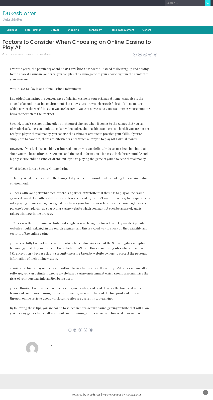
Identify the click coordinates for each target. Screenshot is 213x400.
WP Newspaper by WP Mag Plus (121, 394)
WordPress (93, 394)
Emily (47, 345)
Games (55, 30)
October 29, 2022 (14, 54)
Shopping (73, 30)
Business (12, 30)
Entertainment (33, 30)
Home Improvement (122, 30)
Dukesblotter (19, 13)
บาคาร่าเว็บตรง (44, 54)
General (147, 30)
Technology (94, 30)
